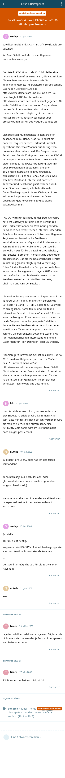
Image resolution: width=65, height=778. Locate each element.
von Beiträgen (31, 4)
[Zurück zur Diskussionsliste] (3, 4)
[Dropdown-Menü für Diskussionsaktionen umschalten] (61, 4)
